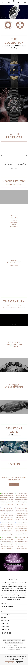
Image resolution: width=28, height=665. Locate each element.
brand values (14, 231)
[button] (3, 2)
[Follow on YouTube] (10, 647)
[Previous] (2, 169)
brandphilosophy (14, 275)
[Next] (26, 169)
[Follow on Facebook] (2, 647)
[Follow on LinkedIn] (7, 647)
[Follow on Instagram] (5, 647)
